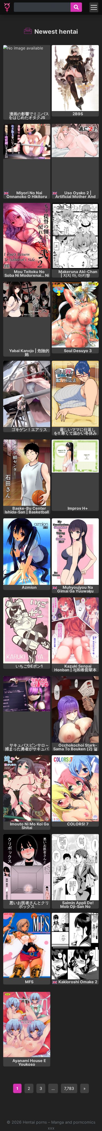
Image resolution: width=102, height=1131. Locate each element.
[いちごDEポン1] (26, 630)
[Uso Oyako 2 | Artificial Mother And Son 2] (75, 157)
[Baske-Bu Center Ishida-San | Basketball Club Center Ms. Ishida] (26, 473)
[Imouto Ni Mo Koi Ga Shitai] (26, 788)
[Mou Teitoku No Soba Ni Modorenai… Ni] (26, 236)
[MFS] (26, 946)
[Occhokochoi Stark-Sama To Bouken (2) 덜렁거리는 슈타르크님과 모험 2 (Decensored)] (75, 709)
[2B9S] (75, 78)
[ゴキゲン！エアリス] (26, 394)
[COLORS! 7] (75, 788)
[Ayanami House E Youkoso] (26, 1025)
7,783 (69, 1088)
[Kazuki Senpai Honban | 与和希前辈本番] (75, 630)
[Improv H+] (75, 473)
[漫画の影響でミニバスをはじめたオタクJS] (26, 78)
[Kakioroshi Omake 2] (75, 946)
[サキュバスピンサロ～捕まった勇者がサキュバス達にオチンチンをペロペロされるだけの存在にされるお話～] (26, 709)
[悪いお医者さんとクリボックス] (26, 867)
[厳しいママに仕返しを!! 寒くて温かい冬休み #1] (75, 394)
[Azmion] (26, 551)
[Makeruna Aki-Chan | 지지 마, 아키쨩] (75, 236)
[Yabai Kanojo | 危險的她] (26, 315)
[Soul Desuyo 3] (75, 315)
